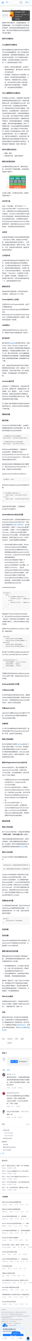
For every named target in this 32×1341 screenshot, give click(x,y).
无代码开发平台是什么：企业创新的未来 (11, 1323)
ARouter (22, 846)
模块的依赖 (6, 1130)
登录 (27, 2)
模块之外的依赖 (8, 1135)
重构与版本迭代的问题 (9, 1147)
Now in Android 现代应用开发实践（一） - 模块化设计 (15, 1224)
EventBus (19, 744)
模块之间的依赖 (8, 1133)
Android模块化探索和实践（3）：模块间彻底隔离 (16, 1230)
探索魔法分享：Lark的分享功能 (8, 1321)
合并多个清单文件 (17, 525)
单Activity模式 (7, 1150)
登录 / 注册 (14, 1061)
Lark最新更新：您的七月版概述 (8, 1325)
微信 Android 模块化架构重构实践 (11, 1202)
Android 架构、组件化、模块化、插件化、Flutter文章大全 (15, 1245)
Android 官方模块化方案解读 (10, 1237)
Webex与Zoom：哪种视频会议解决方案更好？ (12, 1314)
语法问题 (5, 1144)
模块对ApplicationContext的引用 (12, 1127)
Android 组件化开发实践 (9, 1301)
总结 (3, 1153)
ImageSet (12, 343)
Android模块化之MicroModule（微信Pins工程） (15, 1280)
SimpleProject (21, 1025)
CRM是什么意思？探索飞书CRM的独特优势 (11, 1319)
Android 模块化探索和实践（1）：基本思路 (14, 1216)
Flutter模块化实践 (7, 1266)
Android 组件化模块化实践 (9, 1252)
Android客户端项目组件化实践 (10, 1287)
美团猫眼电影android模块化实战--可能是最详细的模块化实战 (15, 1295)
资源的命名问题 (7, 1138)
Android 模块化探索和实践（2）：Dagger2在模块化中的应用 (15, 1259)
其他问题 (4, 1141)
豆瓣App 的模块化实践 (8, 1273)
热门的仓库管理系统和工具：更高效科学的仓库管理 (13, 1312)
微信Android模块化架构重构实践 (11, 1209)
